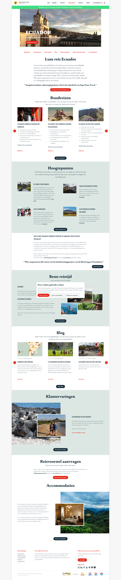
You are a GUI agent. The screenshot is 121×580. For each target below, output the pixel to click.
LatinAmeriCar (21, 561)
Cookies (30, 573)
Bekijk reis (20, 150)
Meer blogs (60, 386)
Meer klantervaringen (60, 449)
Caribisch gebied (21, 557)
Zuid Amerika (20, 553)
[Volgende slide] (106, 131)
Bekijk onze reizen (32, 42)
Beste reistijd (48, 52)
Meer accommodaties (60, 538)
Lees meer (81, 197)
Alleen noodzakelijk (57, 295)
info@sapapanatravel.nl (50, 257)
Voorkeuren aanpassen (72, 295)
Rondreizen (27, 52)
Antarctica (19, 559)
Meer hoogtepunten (60, 229)
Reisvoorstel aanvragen (79, 52)
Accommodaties (92, 52)
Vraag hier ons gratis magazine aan (60, 89)
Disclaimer (20, 573)
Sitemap (25, 573)
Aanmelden (82, 560)
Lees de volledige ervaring (78, 432)
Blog (56, 52)
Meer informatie (98, 266)
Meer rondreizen (60, 158)
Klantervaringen (64, 52)
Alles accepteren (43, 295)
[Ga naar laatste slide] (14, 131)
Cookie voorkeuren (37, 573)
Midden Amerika (21, 555)
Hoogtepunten (37, 52)
